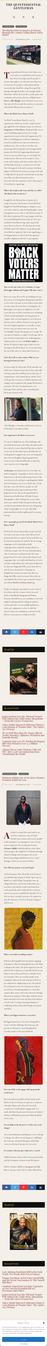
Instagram (23, 595)
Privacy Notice (24, 1343)
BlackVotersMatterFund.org (23, 582)
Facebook (14, 595)
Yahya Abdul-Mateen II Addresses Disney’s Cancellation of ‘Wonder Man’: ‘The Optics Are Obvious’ (23, 727)
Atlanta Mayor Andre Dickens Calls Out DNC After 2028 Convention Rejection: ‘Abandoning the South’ (21, 751)
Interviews (21, 26)
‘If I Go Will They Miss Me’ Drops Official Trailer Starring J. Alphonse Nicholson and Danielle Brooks (23, 735)
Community (8, 26)
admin (10, 39)
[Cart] (23, 17)
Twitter (33, 595)
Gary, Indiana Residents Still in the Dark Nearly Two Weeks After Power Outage (22, 1273)
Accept (23, 1339)
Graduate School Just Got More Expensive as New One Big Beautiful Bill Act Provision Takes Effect (22, 1288)
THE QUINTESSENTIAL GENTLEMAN (23, 6)
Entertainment (10, 774)
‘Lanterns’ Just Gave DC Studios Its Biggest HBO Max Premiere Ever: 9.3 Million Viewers (23, 743)
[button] (44, 1323)
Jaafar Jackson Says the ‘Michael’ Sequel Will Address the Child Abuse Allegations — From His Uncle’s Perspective (22, 718)
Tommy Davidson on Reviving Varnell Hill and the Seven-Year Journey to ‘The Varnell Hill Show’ (23, 1280)
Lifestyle (24, 774)
